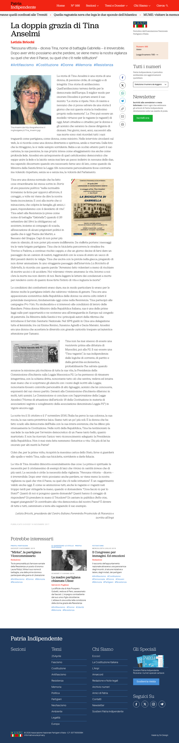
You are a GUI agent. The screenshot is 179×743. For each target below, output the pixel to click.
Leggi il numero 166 (145, 55)
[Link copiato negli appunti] (122, 109)
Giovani (120, 579)
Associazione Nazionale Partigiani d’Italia (48, 733)
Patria (23, 5)
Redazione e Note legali (105, 681)
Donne (68, 65)
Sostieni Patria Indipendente (107, 711)
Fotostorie (98, 546)
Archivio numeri (101, 687)
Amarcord (97, 674)
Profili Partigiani (19, 546)
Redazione (16, 559)
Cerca (161, 5)
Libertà (80, 607)
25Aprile (56, 656)
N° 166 (75, 5)
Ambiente (56, 711)
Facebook (136, 704)
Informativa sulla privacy (34, 735)
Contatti (96, 699)
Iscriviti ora (143, 118)
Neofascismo (58, 705)
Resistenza (104, 65)
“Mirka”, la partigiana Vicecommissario (26, 554)
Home (61, 5)
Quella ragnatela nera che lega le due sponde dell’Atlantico (89, 15)
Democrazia (99, 579)
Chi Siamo (141, 5)
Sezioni (91, 5)
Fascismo (56, 662)
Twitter (145, 704)
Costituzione (48, 65)
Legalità (55, 718)
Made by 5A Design (159, 735)
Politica (55, 693)
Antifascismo (23, 65)
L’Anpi (95, 668)
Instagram (153, 704)
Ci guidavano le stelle (62, 546)
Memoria (85, 65)
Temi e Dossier (115, 5)
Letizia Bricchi (22, 42)
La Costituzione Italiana (105, 662)
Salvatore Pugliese (60, 584)
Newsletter (98, 705)
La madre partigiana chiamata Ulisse (65, 579)
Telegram (162, 704)
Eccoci (96, 656)
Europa (55, 724)
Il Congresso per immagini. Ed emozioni (108, 554)
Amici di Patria (100, 693)
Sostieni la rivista (146, 681)
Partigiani (109, 582)
